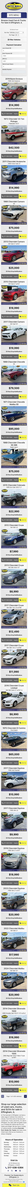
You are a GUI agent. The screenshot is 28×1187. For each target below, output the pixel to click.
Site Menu (14, 15)
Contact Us (14, 1179)
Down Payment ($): (7, 53)
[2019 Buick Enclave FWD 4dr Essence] (14, 92)
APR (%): (4, 58)
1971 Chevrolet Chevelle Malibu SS (14, 403)
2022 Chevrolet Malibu (14, 929)
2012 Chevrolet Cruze (14, 526)
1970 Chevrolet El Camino (14, 729)
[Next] (25, 1096)
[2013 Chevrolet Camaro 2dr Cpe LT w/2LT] (14, 255)
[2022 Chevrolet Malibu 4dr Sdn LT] (14, 941)
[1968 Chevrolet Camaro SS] (14, 215)
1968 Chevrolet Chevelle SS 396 (14, 445)
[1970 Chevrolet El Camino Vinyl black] (14, 741)
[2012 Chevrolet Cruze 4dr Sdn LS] (14, 538)
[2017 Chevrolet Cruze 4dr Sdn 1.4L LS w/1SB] (14, 618)
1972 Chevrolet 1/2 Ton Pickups (14, 121)
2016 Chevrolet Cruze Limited (14, 687)
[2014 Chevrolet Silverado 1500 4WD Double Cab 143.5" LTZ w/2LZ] (14, 1024)
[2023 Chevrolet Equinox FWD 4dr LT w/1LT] (14, 901)
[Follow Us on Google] (20, 1171)
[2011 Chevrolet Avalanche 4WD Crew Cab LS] (14, 174)
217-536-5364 (7, 113)
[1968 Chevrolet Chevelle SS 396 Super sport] (14, 458)
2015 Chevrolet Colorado (14, 486)
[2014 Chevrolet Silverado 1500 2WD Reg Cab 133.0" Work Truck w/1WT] (14, 1068)
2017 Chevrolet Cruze (14, 606)
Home (6, 1179)
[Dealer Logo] (14, 6)
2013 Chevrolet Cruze (14, 566)
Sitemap (11, 1181)
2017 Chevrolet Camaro (14, 323)
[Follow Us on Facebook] (8, 1171)
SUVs (17, 1120)
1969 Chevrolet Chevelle (14, 363)
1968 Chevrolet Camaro (14, 202)
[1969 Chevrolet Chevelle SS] (14, 375)
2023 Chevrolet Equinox (14, 889)
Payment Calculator (14, 45)
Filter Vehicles (14, 40)
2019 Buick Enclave (14, 80)
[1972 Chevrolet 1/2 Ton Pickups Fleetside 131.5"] (14, 134)
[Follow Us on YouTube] (16, 1171)
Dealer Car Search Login (13, 1180)
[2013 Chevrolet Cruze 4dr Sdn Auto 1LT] (14, 578)
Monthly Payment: (7, 69)
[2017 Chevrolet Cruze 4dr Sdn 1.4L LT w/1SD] (14, 658)
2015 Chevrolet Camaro (14, 283)
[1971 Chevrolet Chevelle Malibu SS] (14, 416)
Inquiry (16, 113)
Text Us (23, 113)
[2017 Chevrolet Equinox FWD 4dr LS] (14, 821)
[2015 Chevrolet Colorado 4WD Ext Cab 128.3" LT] (14, 498)
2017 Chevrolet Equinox (14, 769)
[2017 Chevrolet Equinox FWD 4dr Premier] (14, 781)
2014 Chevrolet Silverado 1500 (14, 1010)
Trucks (11, 1120)
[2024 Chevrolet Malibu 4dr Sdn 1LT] (14, 982)
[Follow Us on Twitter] (12, 1171)
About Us (10, 1179)
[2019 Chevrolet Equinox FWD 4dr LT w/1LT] (14, 861)
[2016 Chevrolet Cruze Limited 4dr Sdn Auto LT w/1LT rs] (14, 701)
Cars (7, 1120)
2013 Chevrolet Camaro (14, 243)
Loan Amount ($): (6, 48)
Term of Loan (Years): (7, 64)
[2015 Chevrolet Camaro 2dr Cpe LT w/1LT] (14, 295)
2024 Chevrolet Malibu (14, 969)
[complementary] (23, 1182)
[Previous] (2, 1096)
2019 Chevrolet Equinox (14, 849)
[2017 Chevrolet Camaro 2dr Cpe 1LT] (14, 335)
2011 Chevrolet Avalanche (14, 162)
